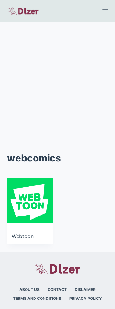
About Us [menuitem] (29, 289)
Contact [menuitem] (57, 289)
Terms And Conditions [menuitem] (37, 298)
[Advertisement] (57, 82)
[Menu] (105, 11)
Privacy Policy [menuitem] (85, 298)
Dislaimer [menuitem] (85, 289)
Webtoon (23, 236)
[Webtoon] (30, 200)
